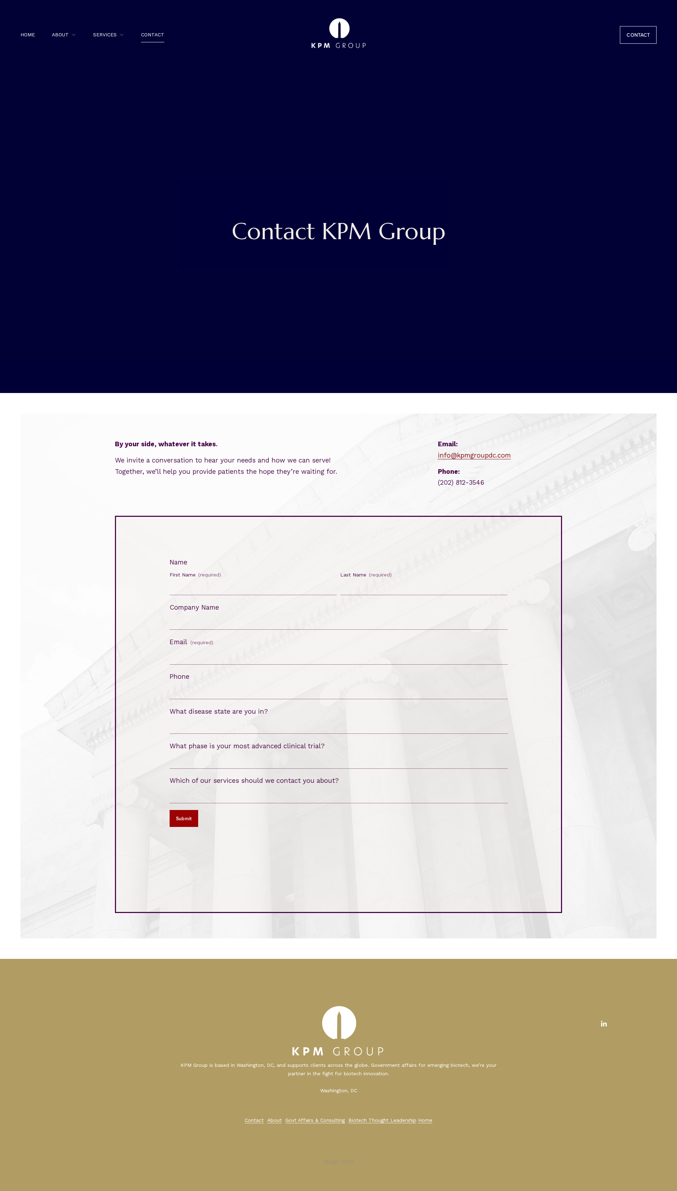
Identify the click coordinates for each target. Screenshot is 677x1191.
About (274, 1120)
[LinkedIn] (603, 1023)
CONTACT (638, 34)
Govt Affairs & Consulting (315, 1120)
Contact (152, 34)
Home (27, 34)
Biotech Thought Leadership (382, 1120)
